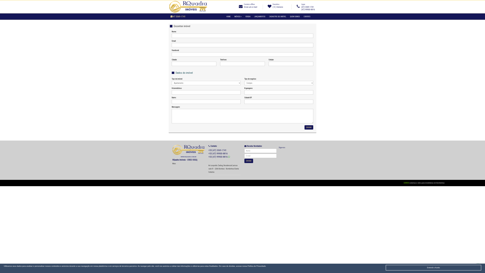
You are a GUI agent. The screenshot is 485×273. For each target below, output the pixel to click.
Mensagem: (176, 107)
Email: (174, 41)
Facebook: (175, 50)
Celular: (271, 60)
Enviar (309, 127)
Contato (307, 17)
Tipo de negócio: (250, 79)
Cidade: (174, 60)
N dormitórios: (177, 88)
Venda (247, 17)
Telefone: (223, 60)
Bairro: (174, 98)
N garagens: (248, 88)
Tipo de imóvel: (177, 79)
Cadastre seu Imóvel (278, 16)
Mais (174, 164)
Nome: (174, 32)
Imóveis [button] (237, 17)
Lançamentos (259, 17)
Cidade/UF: (248, 98)
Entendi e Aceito (433, 268)
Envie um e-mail (250, 7)
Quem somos (296, 16)
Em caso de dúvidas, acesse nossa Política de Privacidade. (242, 266)
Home (228, 17)
